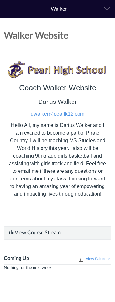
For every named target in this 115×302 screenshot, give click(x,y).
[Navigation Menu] (108, 8)
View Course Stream (37, 232)
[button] (59, 9)
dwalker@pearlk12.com (57, 113)
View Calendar (97, 259)
